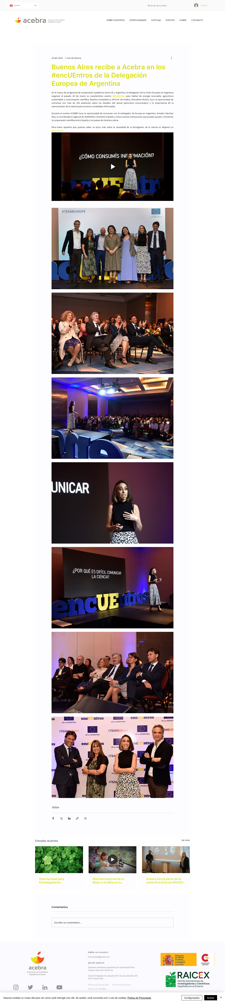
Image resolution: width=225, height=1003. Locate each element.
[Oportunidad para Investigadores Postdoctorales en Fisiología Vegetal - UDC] (59, 859)
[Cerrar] (221, 997)
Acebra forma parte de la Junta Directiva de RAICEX (164, 880)
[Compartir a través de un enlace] (77, 818)
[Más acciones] (171, 58)
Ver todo (186, 840)
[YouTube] (59, 987)
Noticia (55, 807)
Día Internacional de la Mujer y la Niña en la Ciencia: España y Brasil (109, 880)
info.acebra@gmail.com (99, 957)
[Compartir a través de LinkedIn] (69, 818)
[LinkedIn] (44, 987)
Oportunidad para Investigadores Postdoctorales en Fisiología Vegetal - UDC (56, 880)
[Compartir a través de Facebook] (53, 818)
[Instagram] (15, 987)
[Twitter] (30, 987)
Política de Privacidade (139, 997)
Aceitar (210, 997)
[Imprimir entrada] (85, 818)
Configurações (191, 997)
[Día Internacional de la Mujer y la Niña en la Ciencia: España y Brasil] (113, 859)
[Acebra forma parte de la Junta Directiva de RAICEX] (166, 859)
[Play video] (112, 166)
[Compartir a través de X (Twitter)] (61, 818)
